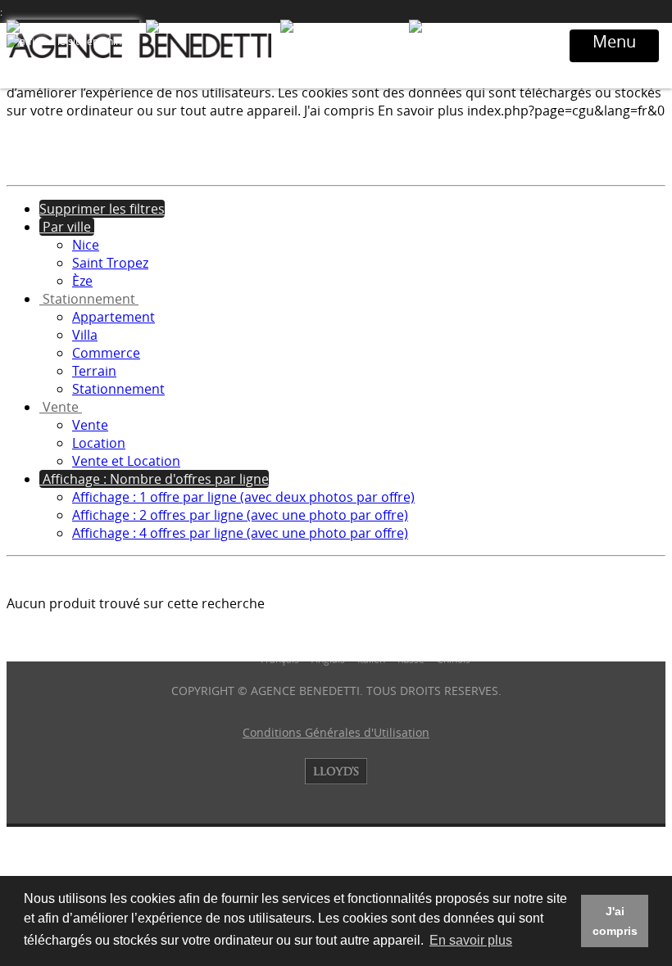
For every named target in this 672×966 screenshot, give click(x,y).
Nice (85, 245)
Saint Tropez (110, 263)
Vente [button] (60, 407)
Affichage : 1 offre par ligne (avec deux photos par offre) (243, 497)
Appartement (113, 317)
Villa (85, 335)
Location (98, 443)
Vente (90, 425)
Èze (82, 281)
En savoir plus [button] (470, 940)
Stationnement (118, 389)
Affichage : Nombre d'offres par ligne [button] (154, 479)
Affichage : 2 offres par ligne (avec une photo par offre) (240, 515)
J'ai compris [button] (615, 921)
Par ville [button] (66, 227)
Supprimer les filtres (102, 209)
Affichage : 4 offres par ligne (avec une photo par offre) (240, 533)
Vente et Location (126, 461)
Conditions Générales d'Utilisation (336, 732)
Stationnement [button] (88, 299)
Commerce (106, 353)
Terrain (94, 371)
